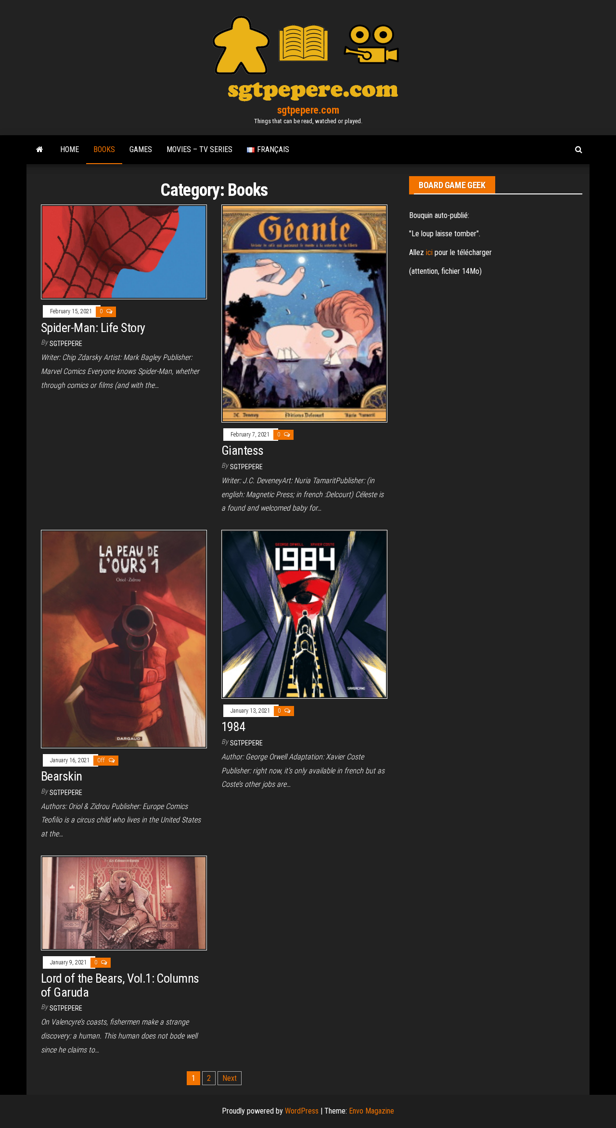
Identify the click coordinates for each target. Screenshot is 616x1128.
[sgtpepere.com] (39, 149)
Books (104, 149)
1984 (233, 726)
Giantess (242, 450)
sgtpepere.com (308, 110)
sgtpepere (66, 343)
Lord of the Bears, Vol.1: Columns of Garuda (120, 985)
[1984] (304, 613)
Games (140, 149)
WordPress (302, 1110)
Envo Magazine (371, 1110)
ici (429, 252)
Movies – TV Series (199, 149)
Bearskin (61, 776)
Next (229, 1078)
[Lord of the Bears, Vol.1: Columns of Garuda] (124, 902)
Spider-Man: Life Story (93, 327)
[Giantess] (304, 313)
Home (69, 149)
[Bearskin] (124, 638)
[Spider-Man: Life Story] (124, 251)
